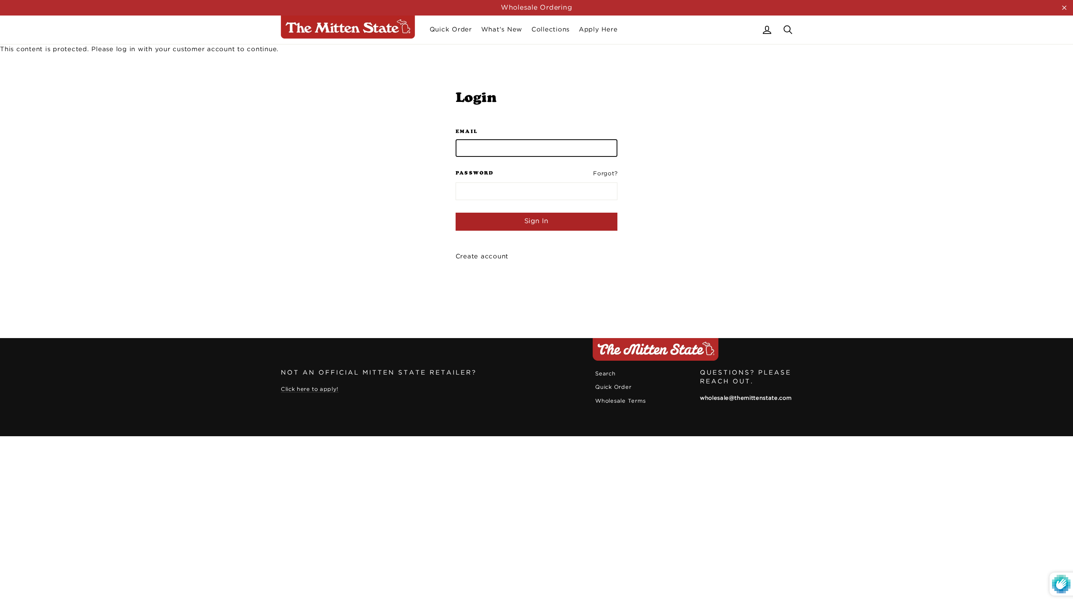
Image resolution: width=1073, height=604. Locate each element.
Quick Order (451, 29)
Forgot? (605, 173)
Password (475, 173)
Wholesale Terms (620, 401)
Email (467, 131)
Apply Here (598, 29)
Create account (482, 256)
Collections (550, 29)
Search (605, 374)
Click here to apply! (310, 389)
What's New (502, 29)
